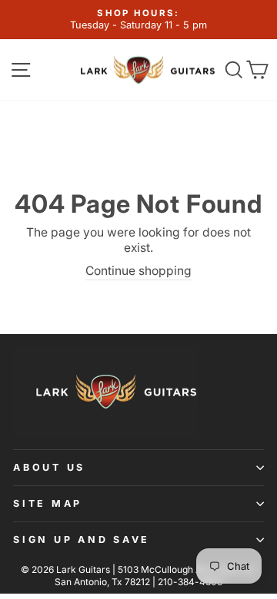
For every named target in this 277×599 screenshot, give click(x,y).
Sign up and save (81, 539)
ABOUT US (49, 467)
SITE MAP (47, 503)
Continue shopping (138, 270)
